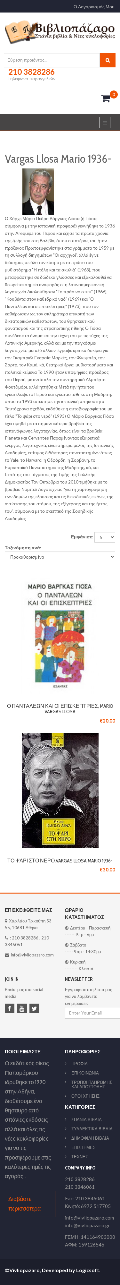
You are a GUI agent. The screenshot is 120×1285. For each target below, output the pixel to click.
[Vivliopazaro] (60, 31)
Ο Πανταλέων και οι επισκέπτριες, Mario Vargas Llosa (60, 709)
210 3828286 (25, 937)
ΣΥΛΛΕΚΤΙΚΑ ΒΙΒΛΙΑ (92, 1128)
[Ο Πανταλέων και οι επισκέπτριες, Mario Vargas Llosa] (60, 581)
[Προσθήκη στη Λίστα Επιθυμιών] (60, 635)
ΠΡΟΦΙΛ (79, 1063)
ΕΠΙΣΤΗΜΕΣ (83, 1147)
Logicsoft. (88, 1270)
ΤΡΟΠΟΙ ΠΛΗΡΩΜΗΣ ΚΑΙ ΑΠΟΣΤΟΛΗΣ (91, 1084)
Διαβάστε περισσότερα (24, 1203)
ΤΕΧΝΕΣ (79, 1156)
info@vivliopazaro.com (32, 954)
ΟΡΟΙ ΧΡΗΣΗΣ (85, 1096)
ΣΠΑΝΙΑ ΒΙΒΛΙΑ (86, 1119)
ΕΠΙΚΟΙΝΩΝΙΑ (85, 1072)
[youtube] (23, 1009)
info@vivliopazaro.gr (87, 1225)
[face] (10, 1009)
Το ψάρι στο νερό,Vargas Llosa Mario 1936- (60, 861)
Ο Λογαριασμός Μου (94, 6)
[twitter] (35, 1009)
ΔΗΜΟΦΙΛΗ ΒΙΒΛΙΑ (90, 1138)
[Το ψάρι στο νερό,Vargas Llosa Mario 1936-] (60, 736)
